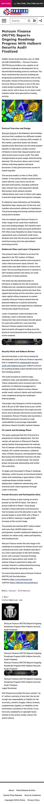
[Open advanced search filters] (34, 20)
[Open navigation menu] (4, 20)
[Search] (29, 20)
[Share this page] (40, 20)
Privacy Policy (33, 800)
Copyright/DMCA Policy (15, 800)
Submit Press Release (12, 795)
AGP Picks (5, 4)
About (11, 790)
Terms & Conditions (32, 795)
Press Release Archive (25, 790)
